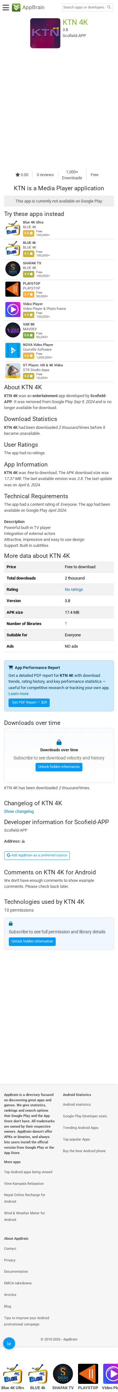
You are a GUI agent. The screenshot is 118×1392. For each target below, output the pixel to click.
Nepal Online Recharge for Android (24, 1198)
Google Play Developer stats (85, 1116)
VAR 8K (29, 324)
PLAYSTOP (31, 284)
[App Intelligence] (9, 1343)
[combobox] (83, 7)
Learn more (18, 693)
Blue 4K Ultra (33, 222)
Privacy (9, 1260)
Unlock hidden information (59, 767)
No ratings (74, 589)
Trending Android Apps (80, 1128)
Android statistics (77, 1105)
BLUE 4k (29, 243)
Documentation (16, 1272)
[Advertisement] (59, 108)
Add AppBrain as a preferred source (38, 855)
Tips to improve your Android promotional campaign (26, 1321)
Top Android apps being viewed (28, 1172)
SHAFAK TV (32, 263)
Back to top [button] (105, 1346)
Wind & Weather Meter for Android (24, 1216)
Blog (7, 1306)
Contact (10, 1249)
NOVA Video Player (38, 345)
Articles (10, 1295)
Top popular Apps (76, 1139)
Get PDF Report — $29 (29, 702)
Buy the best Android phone (84, 1151)
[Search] (109, 8)
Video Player (33, 304)
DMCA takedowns (18, 1283)
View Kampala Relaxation (24, 1184)
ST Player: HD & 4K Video (43, 365)
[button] (59, 841)
